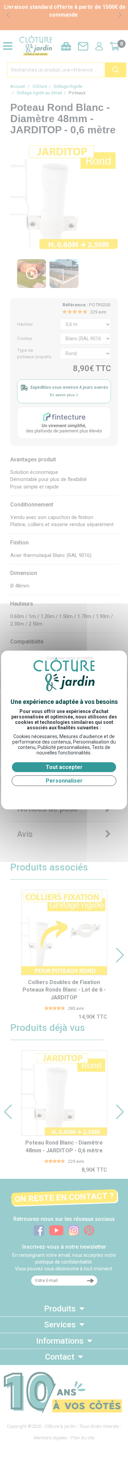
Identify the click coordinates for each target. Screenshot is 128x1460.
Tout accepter (64, 767)
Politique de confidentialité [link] (64, 794)
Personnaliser (64, 780)
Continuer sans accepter (69, 658)
